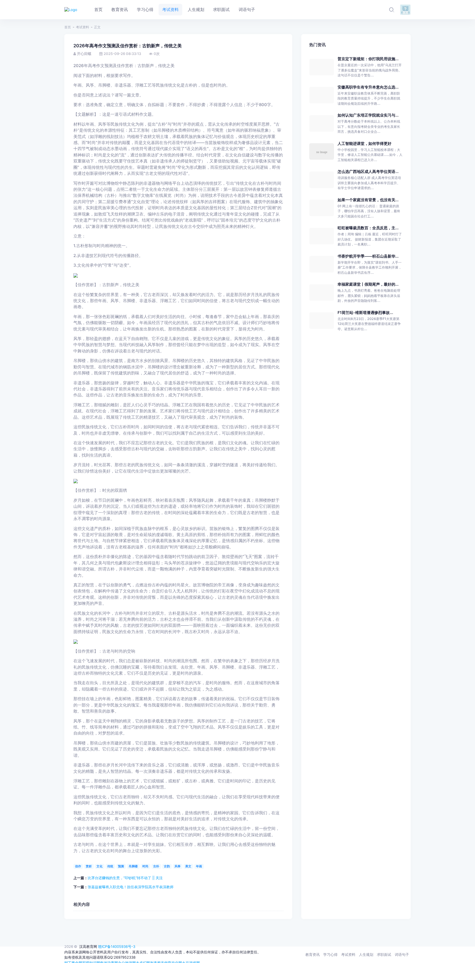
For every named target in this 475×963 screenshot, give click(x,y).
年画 (199, 866)
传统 (110, 866)
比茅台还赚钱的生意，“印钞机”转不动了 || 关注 (125, 878)
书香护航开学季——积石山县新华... (368, 256)
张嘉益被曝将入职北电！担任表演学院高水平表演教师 (130, 887)
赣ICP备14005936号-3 (116, 946)
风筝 (178, 866)
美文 (188, 866)
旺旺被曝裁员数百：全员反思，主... (368, 227)
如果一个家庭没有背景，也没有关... (368, 199)
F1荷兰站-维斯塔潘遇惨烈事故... (365, 312)
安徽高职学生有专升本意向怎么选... (368, 87)
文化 (99, 866)
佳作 (78, 866)
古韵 (167, 866)
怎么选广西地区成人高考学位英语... (368, 171)
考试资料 (82, 27)
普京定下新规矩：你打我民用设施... (368, 58)
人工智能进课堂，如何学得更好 (364, 143)
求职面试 (384, 954)
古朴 (156, 866)
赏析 (89, 866)
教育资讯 (312, 954)
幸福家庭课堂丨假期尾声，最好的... (368, 284)
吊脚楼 (133, 866)
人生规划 (366, 954)
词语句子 (402, 954)
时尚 (145, 866)
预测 (121, 866)
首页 (67, 27)
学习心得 (330, 954)
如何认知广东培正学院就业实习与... (368, 115)
